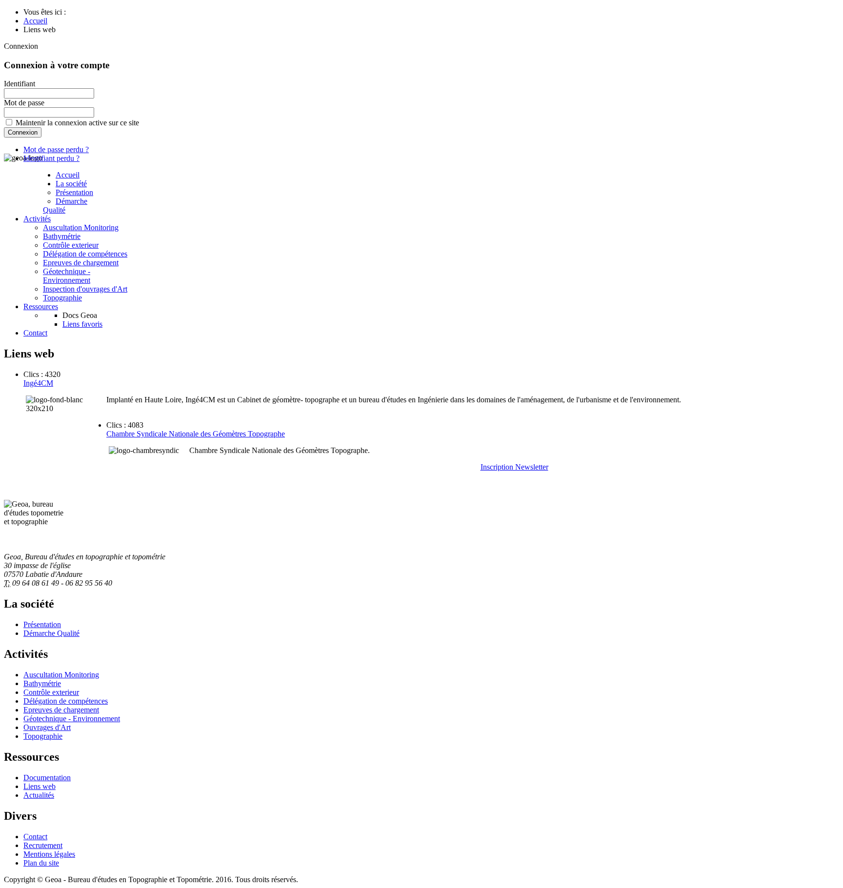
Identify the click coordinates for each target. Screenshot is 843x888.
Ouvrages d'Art (47, 727)
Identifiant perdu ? (51, 158)
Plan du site (41, 863)
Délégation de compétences (85, 254)
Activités (37, 219)
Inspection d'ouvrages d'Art (85, 289)
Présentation (74, 192)
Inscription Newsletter (514, 467)
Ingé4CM (38, 383)
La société (71, 183)
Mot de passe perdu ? (56, 149)
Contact (35, 333)
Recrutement (42, 845)
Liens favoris (82, 324)
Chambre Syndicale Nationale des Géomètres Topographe (195, 434)
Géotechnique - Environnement (66, 275)
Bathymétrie (61, 236)
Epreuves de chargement (81, 262)
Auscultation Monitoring (81, 227)
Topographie (62, 298)
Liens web (39, 786)
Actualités (38, 795)
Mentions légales (49, 854)
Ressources (40, 306)
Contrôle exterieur (71, 245)
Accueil (68, 175)
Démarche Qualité (65, 205)
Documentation (47, 777)
